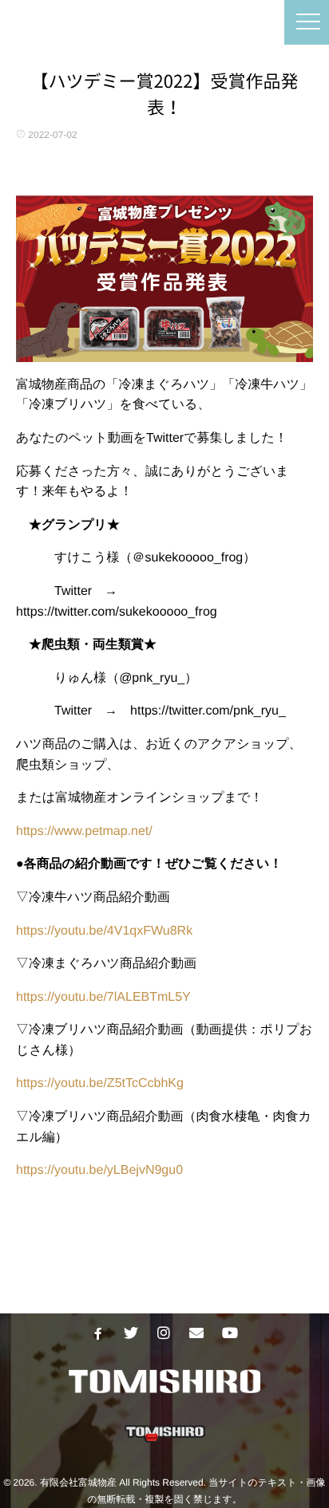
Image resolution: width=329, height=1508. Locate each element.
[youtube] (229, 1333)
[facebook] (98, 1333)
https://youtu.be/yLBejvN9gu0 (99, 1170)
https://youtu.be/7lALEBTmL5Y (103, 997)
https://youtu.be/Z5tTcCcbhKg (100, 1083)
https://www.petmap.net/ (84, 831)
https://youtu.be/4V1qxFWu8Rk (104, 931)
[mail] (196, 1333)
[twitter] (131, 1333)
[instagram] (164, 1333)
